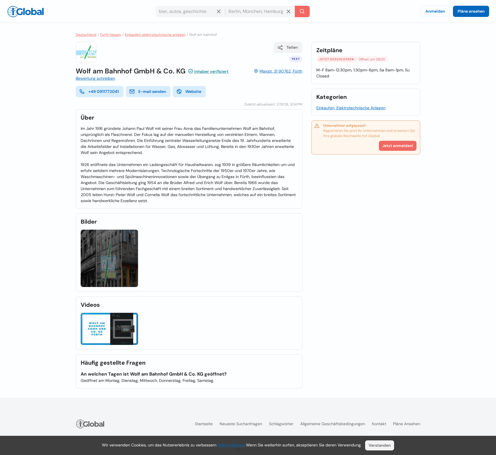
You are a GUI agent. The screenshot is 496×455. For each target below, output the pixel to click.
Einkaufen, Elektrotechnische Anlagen (350, 107)
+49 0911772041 (103, 91)
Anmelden (435, 11)
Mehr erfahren (231, 445)
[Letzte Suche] (302, 11)
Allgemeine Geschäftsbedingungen (332, 423)
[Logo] (25, 11)
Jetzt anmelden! (397, 145)
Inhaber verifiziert (210, 71)
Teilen (292, 47)
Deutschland (86, 34)
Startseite (204, 423)
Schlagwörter (281, 423)
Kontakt (379, 423)
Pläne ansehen (471, 11)
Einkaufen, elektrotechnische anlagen (155, 34)
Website (193, 91)
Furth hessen (110, 34)
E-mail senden (152, 91)
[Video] (109, 329)
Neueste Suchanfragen (241, 423)
